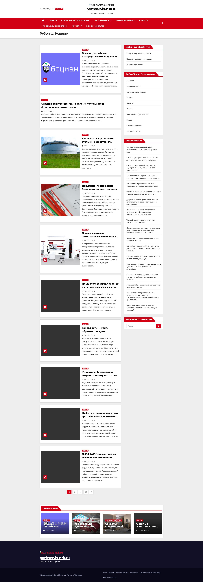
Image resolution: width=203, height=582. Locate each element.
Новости (143, 20)
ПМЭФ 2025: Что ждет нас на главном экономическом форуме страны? (99, 457)
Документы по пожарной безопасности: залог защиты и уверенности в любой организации (142, 202)
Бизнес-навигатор (95, 26)
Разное (129, 120)
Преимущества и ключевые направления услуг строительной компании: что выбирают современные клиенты (143, 230)
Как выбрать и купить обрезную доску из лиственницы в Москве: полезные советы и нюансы (143, 248)
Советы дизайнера (125, 20)
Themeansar (78, 575)
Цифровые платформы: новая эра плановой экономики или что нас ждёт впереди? (100, 416)
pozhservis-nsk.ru (101, 9)
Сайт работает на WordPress (49, 575)
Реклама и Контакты (134, 65)
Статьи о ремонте (102, 20)
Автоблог (77, 26)
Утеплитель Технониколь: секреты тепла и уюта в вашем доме (100, 375)
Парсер (129, 109)
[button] (162, 23)
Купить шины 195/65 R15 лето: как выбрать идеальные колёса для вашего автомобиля (143, 267)
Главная (53, 20)
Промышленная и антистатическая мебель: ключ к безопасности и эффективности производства (140, 212)
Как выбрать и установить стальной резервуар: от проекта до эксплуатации (98, 142)
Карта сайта (134, 572)
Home (105, 572)
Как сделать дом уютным (54, 26)
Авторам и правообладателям (138, 53)
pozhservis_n (89, 60)
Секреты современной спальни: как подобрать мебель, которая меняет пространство (140, 168)
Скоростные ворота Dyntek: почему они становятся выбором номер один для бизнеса (142, 277)
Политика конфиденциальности (139, 59)
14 (86, 492)
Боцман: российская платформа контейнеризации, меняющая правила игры (100, 56)
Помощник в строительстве (75, 20)
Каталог (129, 98)
